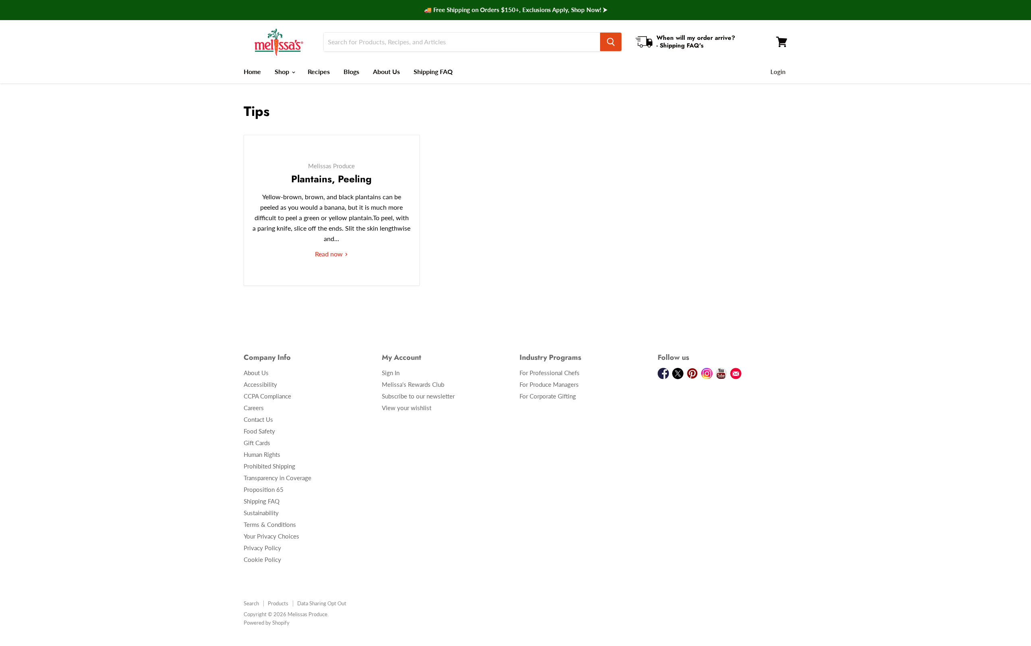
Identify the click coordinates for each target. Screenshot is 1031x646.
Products (278, 603)
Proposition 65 (264, 489)
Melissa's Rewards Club (413, 384)
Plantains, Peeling (331, 179)
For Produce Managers (549, 384)
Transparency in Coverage (277, 477)
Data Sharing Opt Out (321, 603)
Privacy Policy (262, 547)
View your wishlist (406, 407)
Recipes (319, 71)
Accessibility (260, 384)
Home (252, 71)
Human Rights (262, 454)
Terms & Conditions (270, 524)
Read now (329, 254)
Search (251, 603)
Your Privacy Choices (271, 536)
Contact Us (258, 419)
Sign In (391, 372)
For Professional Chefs (550, 372)
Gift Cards (257, 442)
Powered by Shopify (267, 622)
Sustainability (261, 512)
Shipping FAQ (433, 71)
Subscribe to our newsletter (418, 396)
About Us (386, 71)
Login (777, 71)
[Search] (610, 42)
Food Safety (259, 431)
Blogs (351, 71)
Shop (283, 71)
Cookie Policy (262, 559)
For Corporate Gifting (548, 396)
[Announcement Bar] (515, 10)
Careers (254, 407)
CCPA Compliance (267, 396)
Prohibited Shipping (269, 466)
